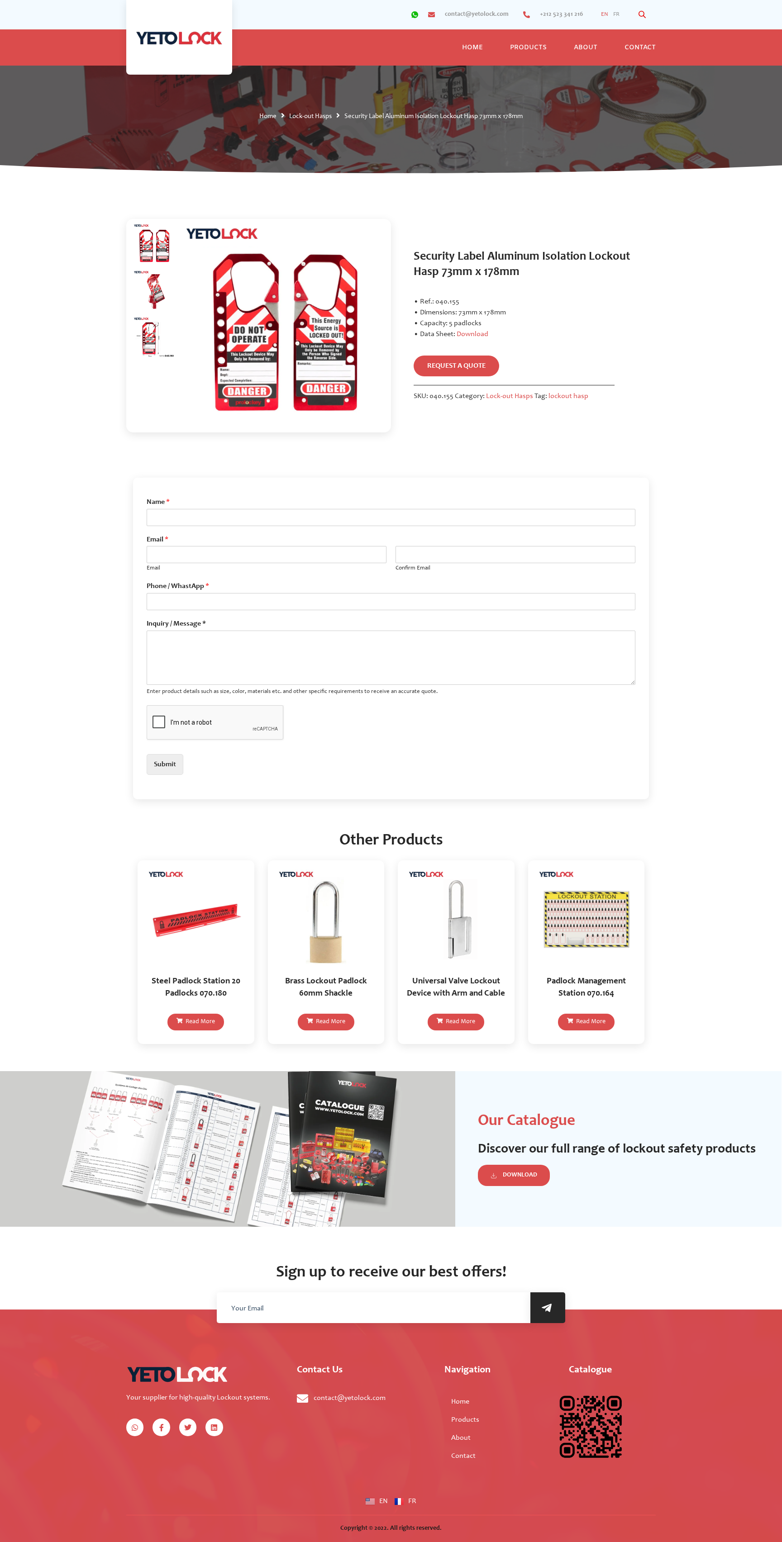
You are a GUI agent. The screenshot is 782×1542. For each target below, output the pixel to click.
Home (472, 47)
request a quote (456, 366)
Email (157, 539)
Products (528, 47)
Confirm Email (413, 568)
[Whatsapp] (134, 1427)
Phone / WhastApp (178, 586)
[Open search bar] (643, 14)
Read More (199, 1022)
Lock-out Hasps (310, 116)
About (585, 47)
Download (472, 334)
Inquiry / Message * (176, 623)
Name (158, 502)
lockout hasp (568, 396)
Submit (165, 764)
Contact (640, 47)
